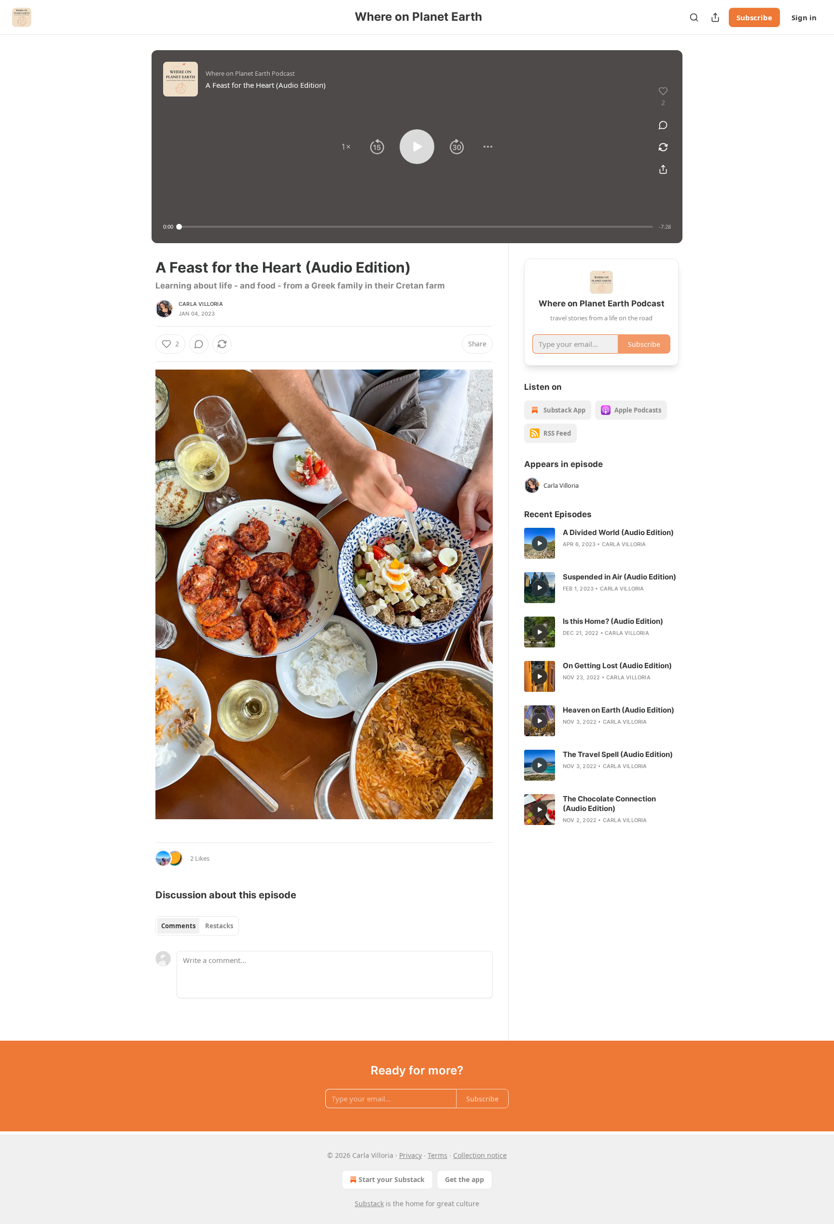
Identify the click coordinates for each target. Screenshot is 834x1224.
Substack (369, 1203)
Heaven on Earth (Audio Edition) (618, 710)
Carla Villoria (201, 304)
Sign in (804, 17)
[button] (346, 146)
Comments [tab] (178, 925)
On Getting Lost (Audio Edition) (617, 665)
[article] (601, 543)
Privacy (410, 1155)
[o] (539, 543)
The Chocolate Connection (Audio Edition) (609, 803)
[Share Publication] (715, 17)
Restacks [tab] (219, 925)
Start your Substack (392, 1179)
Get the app (464, 1179)
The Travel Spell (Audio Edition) (618, 754)
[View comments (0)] (663, 125)
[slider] (416, 227)
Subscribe (754, 17)
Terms (437, 1155)
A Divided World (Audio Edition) (618, 532)
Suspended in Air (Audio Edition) (619, 576)
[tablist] (197, 925)
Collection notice (480, 1155)
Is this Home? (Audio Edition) (613, 621)
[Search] (694, 17)
